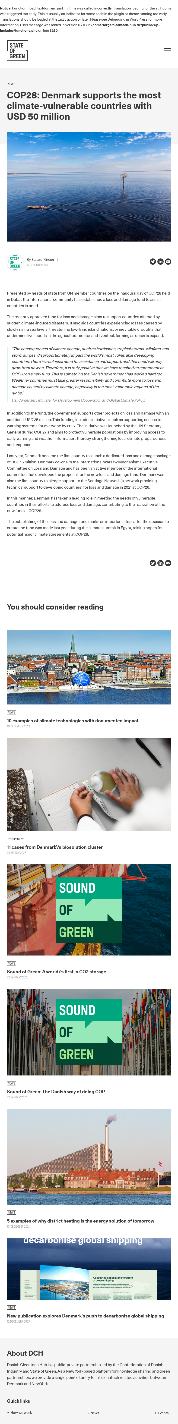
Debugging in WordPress (128, 19)
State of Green (43, 259)
